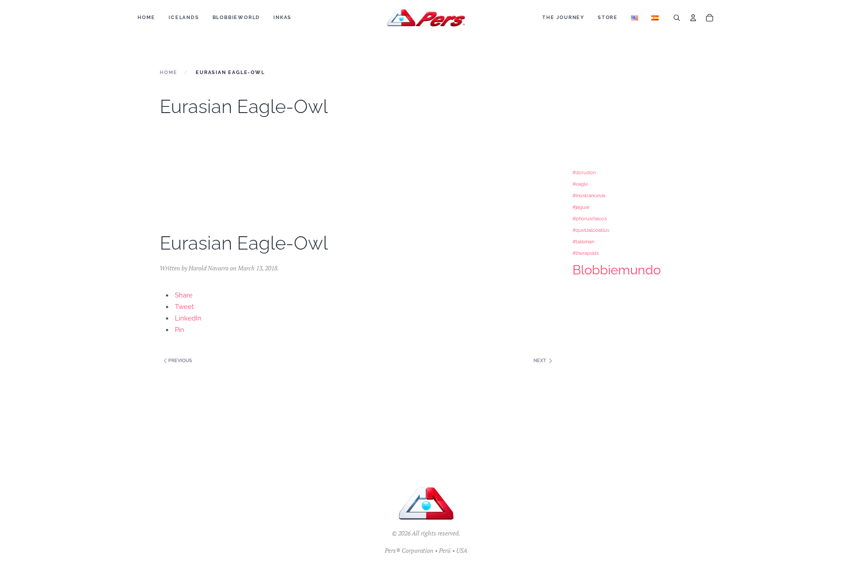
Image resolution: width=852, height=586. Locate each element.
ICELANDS (184, 17)
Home (146, 17)
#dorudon (584, 172)
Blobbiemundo (616, 269)
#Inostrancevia (588, 195)
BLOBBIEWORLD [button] (236, 17)
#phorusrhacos (589, 218)
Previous (179, 360)
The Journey (563, 17)
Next (540, 360)
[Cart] (709, 18)
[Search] (677, 18)
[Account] (693, 18)
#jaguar (581, 207)
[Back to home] (426, 17)
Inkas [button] (282, 17)
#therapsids (585, 253)
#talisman (583, 241)
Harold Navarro (209, 268)
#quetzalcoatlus (590, 230)
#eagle (580, 184)
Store (608, 17)
